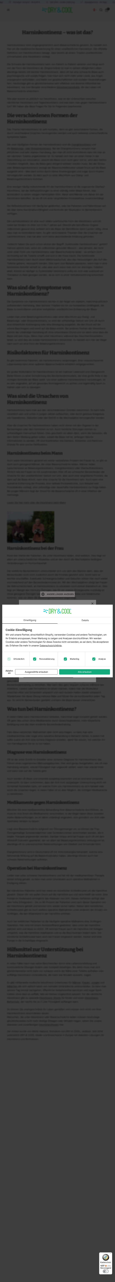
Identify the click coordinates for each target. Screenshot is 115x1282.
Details (85, 620)
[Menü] (110, 1254)
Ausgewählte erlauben (36, 671)
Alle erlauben (84, 671)
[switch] (106, 1271)
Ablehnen (9, 671)
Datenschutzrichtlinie (51, 645)
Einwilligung (30, 620)
